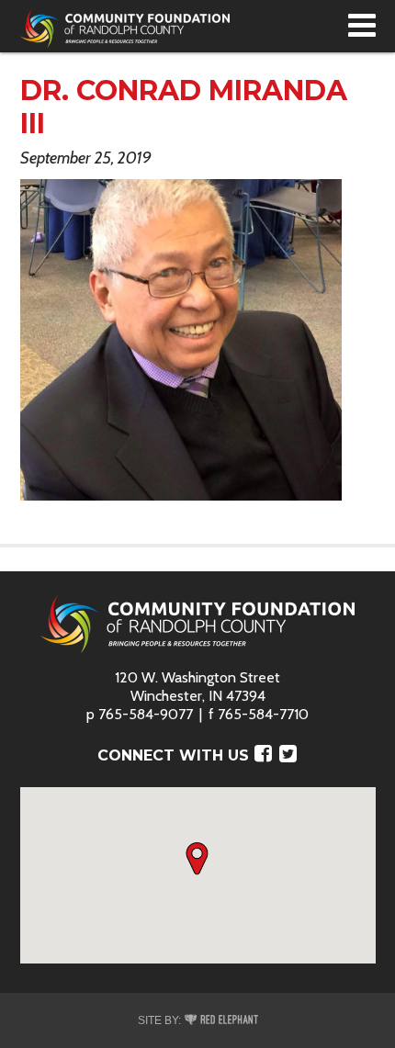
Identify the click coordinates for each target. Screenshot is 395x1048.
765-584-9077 (145, 714)
